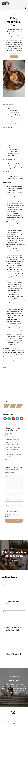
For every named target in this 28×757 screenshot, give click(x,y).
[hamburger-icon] (25, 8)
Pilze (6, 407)
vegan (18, 407)
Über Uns (14, 717)
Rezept (12, 407)
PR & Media (21, 717)
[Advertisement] (14, 136)
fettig (13, 404)
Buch (8, 717)
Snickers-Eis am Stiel (13, 654)
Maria (11, 433)
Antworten (20, 462)
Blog (5, 717)
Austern (7, 404)
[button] (5, 418)
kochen (20, 404)
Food (14, 14)
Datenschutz (11, 721)
